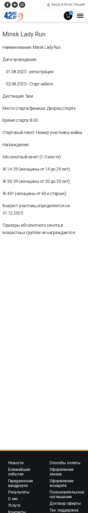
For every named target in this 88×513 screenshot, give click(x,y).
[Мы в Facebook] (7, 5)
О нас (13, 498)
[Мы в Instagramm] (22, 5)
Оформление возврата (62, 483)
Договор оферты (65, 503)
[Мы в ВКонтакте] (15, 5)
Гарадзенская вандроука (20, 483)
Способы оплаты (65, 463)
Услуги (14, 505)
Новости (15, 463)
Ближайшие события (19, 471)
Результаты (19, 492)
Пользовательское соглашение (67, 494)
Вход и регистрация (68, 5)
